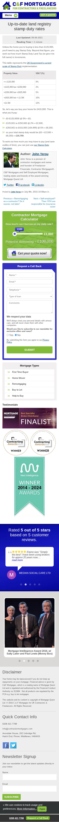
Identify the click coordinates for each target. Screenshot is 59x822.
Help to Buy (18, 395)
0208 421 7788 (16, 818)
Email (5, 784)
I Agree (42, 809)
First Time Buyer (20, 372)
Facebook (24, 185)
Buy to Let (17, 389)
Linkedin (39, 185)
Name (5, 772)
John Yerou (40, 154)
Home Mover (18, 378)
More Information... (27, 809)
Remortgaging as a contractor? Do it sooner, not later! (15, 201)
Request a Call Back (37, 818)
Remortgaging (19, 384)
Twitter (10, 185)
